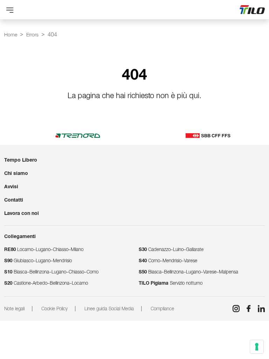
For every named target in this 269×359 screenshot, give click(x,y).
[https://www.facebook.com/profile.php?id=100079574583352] (246, 308)
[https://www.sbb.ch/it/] (208, 135)
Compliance (162, 308)
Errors (32, 35)
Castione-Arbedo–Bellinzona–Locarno (46, 283)
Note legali (14, 308)
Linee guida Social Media (109, 308)
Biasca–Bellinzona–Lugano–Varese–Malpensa (188, 272)
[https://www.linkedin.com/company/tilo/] (258, 308)
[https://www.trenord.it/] (77, 135)
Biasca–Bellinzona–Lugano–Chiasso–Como (51, 272)
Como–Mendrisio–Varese (168, 260)
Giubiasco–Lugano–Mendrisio (38, 260)
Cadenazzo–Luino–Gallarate (171, 249)
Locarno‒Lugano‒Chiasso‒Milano (43, 249)
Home (10, 35)
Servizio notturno (170, 283)
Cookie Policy (54, 308)
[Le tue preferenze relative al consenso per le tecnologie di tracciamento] (256, 346)
